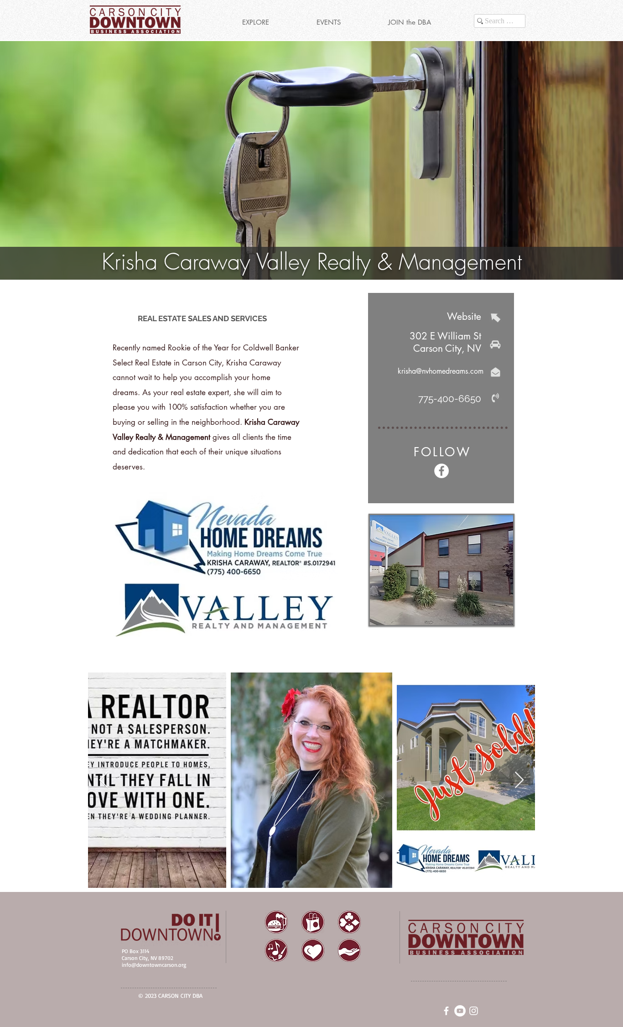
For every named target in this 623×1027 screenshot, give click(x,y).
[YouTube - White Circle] (460, 1011)
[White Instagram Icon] (473, 1011)
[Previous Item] (104, 780)
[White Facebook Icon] (446, 1011)
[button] (255, 22)
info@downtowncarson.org (154, 964)
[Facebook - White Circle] (441, 471)
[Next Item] (519, 780)
